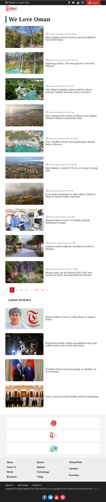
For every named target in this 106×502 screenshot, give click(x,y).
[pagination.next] (47, 290)
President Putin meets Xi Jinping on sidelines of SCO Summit (70, 370)
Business (12, 477)
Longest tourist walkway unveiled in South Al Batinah (69, 247)
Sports (40, 462)
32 (42, 289)
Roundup (74, 475)
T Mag (40, 477)
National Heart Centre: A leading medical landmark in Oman (67, 221)
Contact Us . (37, 485)
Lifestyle (73, 469)
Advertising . (23, 485)
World (10, 472)
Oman (10, 462)
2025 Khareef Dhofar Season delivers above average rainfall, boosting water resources (68, 91)
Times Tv (11, 467)
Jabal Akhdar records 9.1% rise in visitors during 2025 (71, 169)
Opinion (41, 467)
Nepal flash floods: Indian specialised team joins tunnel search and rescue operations (71, 344)
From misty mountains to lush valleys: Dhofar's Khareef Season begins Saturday (70, 195)
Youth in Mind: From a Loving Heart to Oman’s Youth (70, 318)
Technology (43, 472)
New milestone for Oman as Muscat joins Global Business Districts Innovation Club (70, 117)
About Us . (9, 485)
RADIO (94, 2)
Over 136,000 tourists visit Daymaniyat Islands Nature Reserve (70, 143)
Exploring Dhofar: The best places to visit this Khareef (69, 64)
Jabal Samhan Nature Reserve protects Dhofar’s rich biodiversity (70, 38)
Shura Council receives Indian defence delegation (71, 396)
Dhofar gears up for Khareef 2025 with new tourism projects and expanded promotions (68, 274)
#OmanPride (75, 462)
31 (36, 289)
